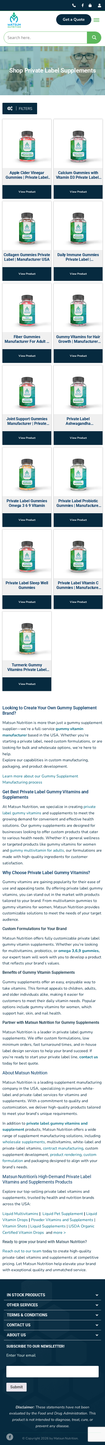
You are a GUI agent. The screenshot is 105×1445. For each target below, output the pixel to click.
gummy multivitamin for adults (37, 850)
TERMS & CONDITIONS (27, 1315)
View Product (27, 192)
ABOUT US (16, 1335)
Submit (16, 1387)
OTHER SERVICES (22, 1305)
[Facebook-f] (9, 1437)
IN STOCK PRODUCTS (26, 1295)
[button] (19, 108)
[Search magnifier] (94, 37)
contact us (88, 1057)
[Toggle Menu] (96, 20)
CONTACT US (19, 1325)
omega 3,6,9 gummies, (79, 950)
